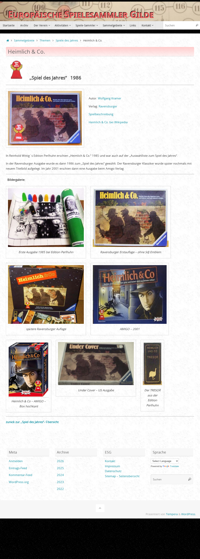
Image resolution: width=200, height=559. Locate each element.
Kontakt (110, 461)
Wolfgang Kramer (109, 98)
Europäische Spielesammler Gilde (81, 14)
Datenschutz (113, 471)
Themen (45, 40)
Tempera (172, 514)
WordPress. (188, 514)
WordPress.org (19, 482)
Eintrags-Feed (18, 468)
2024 (60, 475)
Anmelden (16, 461)
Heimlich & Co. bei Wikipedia (108, 122)
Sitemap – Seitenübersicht (122, 476)
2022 (60, 489)
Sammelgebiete (24, 40)
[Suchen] (197, 25)
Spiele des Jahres (67, 40)
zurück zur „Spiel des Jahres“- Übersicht (32, 422)
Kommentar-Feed (20, 475)
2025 (60, 468)
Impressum (112, 466)
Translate (174, 466)
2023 (60, 482)
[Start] (8, 40)
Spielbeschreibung (101, 114)
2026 (60, 461)
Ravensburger (108, 106)
